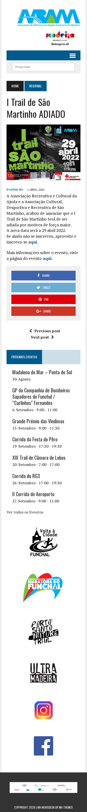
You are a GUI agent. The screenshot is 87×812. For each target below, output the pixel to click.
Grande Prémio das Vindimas (38, 421)
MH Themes (66, 807)
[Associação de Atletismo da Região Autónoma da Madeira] (43, 18)
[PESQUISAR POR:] (43, 66)
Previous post (47, 330)
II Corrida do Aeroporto (33, 494)
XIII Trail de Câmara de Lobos (38, 457)
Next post (40, 337)
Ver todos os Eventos (25, 512)
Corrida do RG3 (26, 475)
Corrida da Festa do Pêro (35, 439)
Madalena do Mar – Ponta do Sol (42, 372)
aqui (32, 242)
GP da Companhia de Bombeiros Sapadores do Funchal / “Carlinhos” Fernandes (41, 396)
